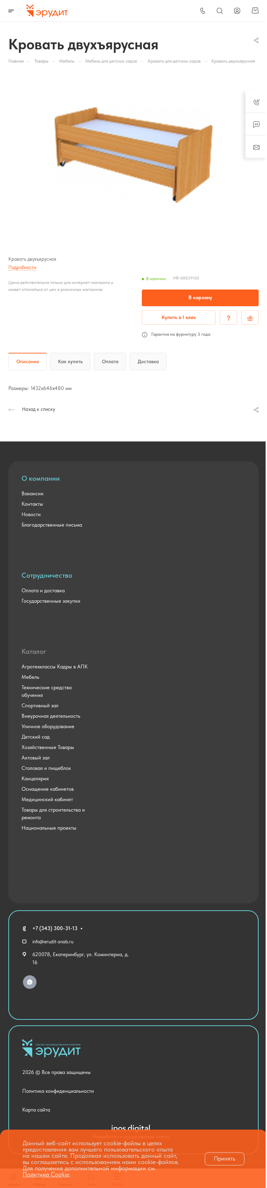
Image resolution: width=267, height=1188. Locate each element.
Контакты (32, 504)
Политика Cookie (46, 1174)
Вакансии (32, 493)
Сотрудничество (47, 575)
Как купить (70, 361)
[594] (133, 158)
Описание (27, 361)
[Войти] (237, 11)
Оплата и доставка (43, 590)
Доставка (148, 361)
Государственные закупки (51, 601)
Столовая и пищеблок (46, 768)
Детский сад (36, 737)
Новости (31, 514)
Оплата (110, 361)
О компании (41, 478)
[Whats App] (30, 982)
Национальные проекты (49, 828)
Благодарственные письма (52, 525)
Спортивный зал (40, 705)
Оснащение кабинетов (48, 789)
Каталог (34, 651)
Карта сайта (36, 1110)
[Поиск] (219, 11)
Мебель (30, 677)
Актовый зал (36, 758)
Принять (224, 1158)
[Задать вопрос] (228, 317)
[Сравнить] (250, 317)
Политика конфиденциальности (58, 1091)
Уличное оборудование (48, 726)
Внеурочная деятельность (51, 716)
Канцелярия (35, 778)
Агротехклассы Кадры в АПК (55, 667)
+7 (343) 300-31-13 (55, 928)
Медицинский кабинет (47, 799)
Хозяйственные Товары (48, 747)
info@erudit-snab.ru (52, 941)
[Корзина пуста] (255, 11)
